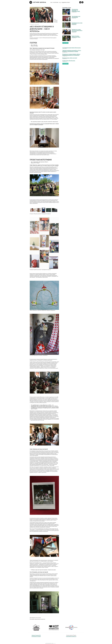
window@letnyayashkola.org (71, 636)
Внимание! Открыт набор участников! (69, 57)
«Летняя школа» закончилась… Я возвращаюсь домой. (76, 10)
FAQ (40, 635)
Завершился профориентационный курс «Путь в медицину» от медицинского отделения (71, 51)
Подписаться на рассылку (36, 636)
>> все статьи (65, 42)
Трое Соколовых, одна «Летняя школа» (76, 17)
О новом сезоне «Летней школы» (68, 60)
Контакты (33, 635)
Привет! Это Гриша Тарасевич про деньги (76, 36)
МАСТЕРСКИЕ (55, 2)
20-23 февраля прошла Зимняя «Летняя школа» (71, 47)
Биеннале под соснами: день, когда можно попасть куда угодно (77, 30)
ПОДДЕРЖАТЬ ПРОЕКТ (66, 2)
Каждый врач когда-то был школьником (77, 23)
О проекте (37, 635)
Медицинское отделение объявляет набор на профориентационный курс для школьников (71, 55)
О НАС (51, 2)
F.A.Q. (60, 2)
